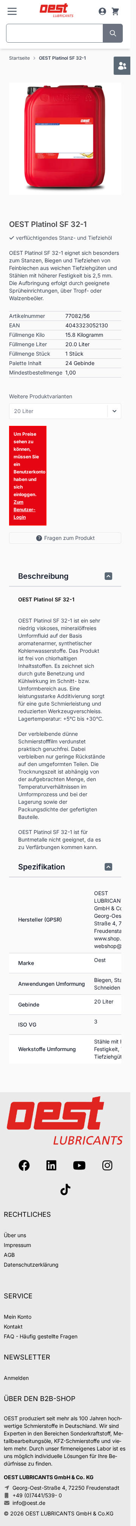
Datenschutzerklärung (31, 1264)
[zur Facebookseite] (24, 1165)
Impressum (17, 1245)
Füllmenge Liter (28, 344)
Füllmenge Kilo (27, 334)
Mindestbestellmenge (35, 372)
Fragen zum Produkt (69, 538)
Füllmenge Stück (29, 353)
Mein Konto (17, 1316)
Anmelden (16, 1378)
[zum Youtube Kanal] (79, 1165)
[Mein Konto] (102, 11)
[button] (65, 139)
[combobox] (54, 33)
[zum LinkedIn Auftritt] (51, 1165)
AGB (9, 1255)
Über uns (15, 1235)
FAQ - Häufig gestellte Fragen (40, 1336)
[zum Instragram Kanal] (107, 1165)
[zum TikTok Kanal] (65, 1190)
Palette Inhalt (25, 363)
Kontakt (13, 1326)
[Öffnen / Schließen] (114, 411)
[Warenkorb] (115, 11)
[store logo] (56, 10)
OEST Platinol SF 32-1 (62, 58)
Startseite (19, 58)
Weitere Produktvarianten (40, 396)
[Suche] (113, 33)
